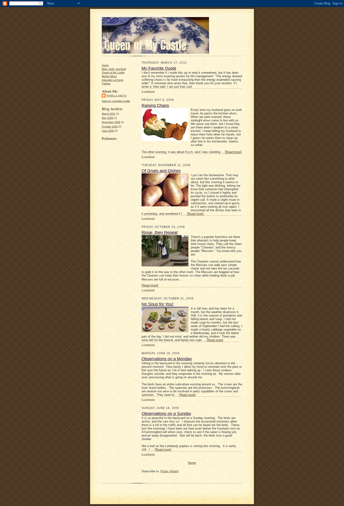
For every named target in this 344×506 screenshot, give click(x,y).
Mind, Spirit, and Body (114, 69)
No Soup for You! (157, 304)
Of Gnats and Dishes (161, 170)
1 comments (148, 290)
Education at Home (112, 80)
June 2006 (108, 130)
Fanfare (106, 83)
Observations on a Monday (167, 359)
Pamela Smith (116, 95)
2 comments (148, 344)
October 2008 (109, 126)
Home (105, 65)
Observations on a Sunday (166, 413)
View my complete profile (116, 101)
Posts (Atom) (170, 471)
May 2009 (107, 117)
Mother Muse (109, 76)
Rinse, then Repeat (160, 232)
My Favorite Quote (159, 68)
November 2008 (111, 122)
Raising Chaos (155, 105)
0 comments (148, 91)
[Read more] (233, 152)
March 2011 (108, 113)
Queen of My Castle (113, 72)
